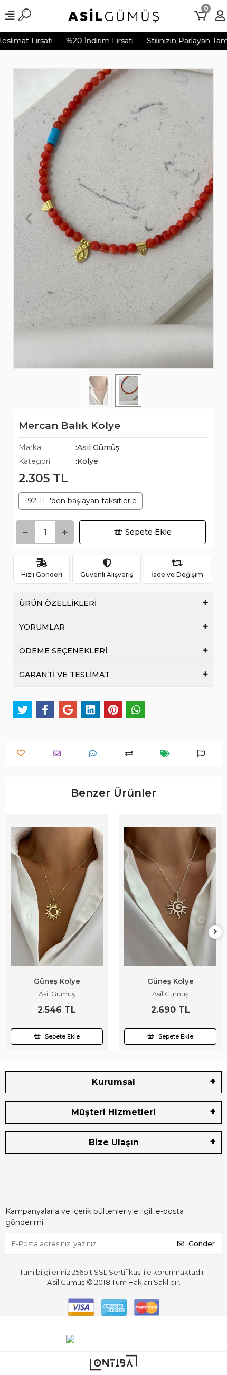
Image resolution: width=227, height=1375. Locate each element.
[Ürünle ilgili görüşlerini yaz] (95, 753)
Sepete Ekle (148, 532)
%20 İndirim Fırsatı (93, 40)
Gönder (201, 1243)
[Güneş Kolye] (57, 896)
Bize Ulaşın (114, 1142)
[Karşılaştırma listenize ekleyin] (131, 753)
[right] (215, 932)
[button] (28, 218)
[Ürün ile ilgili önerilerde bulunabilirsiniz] (203, 753)
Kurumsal (113, 1082)
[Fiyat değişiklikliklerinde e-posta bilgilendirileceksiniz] (167, 753)
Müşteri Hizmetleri (113, 1112)
